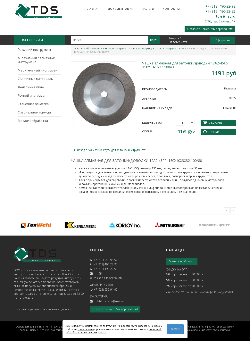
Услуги (148, 9)
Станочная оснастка (33, 104)
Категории (32, 40)
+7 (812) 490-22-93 (220, 11)
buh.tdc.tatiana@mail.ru (109, 301)
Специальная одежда (34, 112)
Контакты (171, 9)
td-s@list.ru (225, 16)
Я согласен (175, 329)
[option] (36, 225)
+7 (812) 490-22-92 (220, 6)
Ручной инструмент (33, 95)
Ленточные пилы (31, 87)
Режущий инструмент (34, 49)
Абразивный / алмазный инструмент (36, 60)
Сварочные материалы (35, 79)
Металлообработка (33, 121)
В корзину (215, 122)
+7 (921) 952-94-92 (105, 289)
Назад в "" (111, 150)
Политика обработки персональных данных (42, 309)
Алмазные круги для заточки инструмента (155, 48)
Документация (121, 9)
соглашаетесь (86, 329)
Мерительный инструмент (38, 70)
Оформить (222, 40)
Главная (92, 9)
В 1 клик (214, 132)
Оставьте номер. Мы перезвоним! (210, 29)
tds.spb (98, 278)
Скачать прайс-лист (182, 261)
